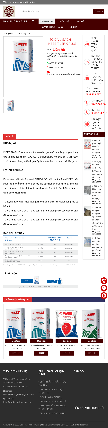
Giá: (49, 49)
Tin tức (81, 21)
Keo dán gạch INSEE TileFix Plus (16, 347)
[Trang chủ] (9, 11)
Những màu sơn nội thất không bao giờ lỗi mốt (97, 244)
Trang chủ (47, 21)
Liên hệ (73, 27)
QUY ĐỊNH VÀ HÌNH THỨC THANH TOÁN (52, 407)
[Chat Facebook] (104, 288)
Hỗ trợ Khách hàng (52, 27)
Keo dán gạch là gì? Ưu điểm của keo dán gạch (97, 146)
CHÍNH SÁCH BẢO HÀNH (52, 413)
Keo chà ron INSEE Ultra (67, 347)
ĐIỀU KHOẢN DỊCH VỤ (50, 397)
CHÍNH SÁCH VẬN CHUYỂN (53, 401)
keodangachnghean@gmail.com (62, 74)
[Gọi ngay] (104, 280)
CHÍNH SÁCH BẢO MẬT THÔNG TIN (51, 391)
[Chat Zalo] (104, 295)
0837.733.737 (56, 63)
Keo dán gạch (23, 33)
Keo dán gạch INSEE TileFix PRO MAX (92, 347)
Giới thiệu (64, 21)
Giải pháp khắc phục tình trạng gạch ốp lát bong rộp (97, 192)
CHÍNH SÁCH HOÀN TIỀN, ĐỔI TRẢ (52, 383)
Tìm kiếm (98, 11)
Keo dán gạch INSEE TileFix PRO (41, 347)
